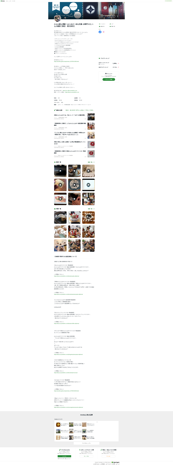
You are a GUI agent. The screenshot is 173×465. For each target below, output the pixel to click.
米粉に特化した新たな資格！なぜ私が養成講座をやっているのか (70, 142)
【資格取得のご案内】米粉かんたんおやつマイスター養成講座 (70, 152)
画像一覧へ (90, 208)
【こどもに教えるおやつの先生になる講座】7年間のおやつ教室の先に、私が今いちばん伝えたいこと (69, 133)
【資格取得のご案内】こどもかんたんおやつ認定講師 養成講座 (70, 124)
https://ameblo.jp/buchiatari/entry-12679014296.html (66, 61)
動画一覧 (113, 26)
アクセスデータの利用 (111, 464)
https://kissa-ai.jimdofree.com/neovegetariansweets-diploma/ (68, 407)
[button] (111, 16)
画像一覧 (102, 26)
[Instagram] (103, 31)
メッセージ (103, 23)
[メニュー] (117, 16)
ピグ (112, 23)
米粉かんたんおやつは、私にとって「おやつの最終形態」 (70, 115)
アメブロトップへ (86, 443)
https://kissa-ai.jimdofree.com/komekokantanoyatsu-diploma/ (68, 294)
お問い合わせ (97, 464)
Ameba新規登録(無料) (168, 0)
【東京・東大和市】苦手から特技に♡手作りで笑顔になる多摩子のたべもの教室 (87, 110)
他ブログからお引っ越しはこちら (64, 458)
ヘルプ (118, 464)
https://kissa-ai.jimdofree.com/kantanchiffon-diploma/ (66, 323)
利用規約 (103, 464)
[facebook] (100, 31)
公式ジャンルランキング (104, 62)
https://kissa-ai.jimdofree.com (72, 92)
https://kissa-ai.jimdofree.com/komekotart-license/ (66, 372)
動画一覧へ (90, 162)
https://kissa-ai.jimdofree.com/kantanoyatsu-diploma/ (66, 276)
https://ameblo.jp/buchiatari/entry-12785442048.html (66, 391)
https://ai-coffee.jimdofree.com (70, 90)
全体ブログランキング (103, 67)
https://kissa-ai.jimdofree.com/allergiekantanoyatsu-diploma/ (68, 354)
